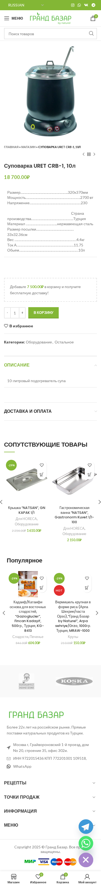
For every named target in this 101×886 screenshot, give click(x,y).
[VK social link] (86, 5)
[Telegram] (86, 826)
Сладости (20, 637)
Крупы (73, 637)
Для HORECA (26, 519)
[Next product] (94, 154)
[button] (42, 474)
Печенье (36, 637)
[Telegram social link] (93, 5)
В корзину (43, 312)
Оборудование (39, 342)
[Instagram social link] (72, 5)
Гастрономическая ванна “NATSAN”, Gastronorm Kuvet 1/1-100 (74, 514)
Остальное (64, 342)
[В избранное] (42, 465)
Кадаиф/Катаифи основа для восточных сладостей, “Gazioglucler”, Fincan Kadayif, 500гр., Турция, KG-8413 (28, 616)
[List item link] (50, 766)
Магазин (28, 147)
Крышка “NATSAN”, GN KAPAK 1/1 (26, 510)
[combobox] (50, 33)
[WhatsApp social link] (79, 5)
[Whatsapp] (86, 843)
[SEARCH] (91, 33)
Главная (11, 147)
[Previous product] (83, 154)
